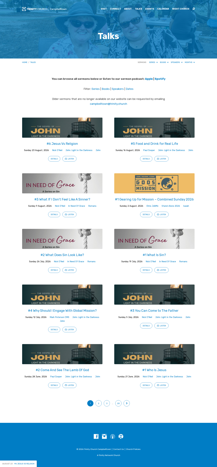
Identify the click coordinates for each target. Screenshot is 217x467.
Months (189, 62)
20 (118, 403)
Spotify (160, 79)
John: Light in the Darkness (79, 150)
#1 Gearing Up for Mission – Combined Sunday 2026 (154, 199)
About (128, 9)
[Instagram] (104, 436)
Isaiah (186, 206)
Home (24, 62)
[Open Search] (193, 9)
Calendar (163, 9)
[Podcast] (112, 436)
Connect (115, 9)
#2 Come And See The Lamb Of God (62, 370)
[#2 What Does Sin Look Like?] (62, 246)
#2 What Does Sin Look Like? (62, 255)
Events (149, 9)
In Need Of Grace (76, 206)
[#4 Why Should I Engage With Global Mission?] (62, 302)
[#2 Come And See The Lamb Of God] (62, 361)
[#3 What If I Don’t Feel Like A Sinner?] (62, 191)
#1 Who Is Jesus (154, 370)
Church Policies (133, 449)
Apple (149, 79)
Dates (129, 89)
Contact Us (118, 449)
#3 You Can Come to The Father (154, 311)
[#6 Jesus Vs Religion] (62, 135)
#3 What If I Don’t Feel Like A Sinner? (62, 199)
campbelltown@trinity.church (108, 103)
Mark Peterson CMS (59, 317)
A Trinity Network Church (108, 455)
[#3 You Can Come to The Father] (154, 302)
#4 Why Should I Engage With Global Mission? (62, 311)
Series (152, 62)
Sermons (142, 62)
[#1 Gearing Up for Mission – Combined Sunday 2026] (154, 191)
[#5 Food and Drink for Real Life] (154, 135)
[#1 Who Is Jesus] (154, 361)
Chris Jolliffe (152, 206)
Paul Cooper (149, 150)
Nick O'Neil (57, 150)
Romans (92, 206)
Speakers (175, 62)
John (98, 150)
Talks (138, 9)
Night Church (180, 9)
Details (54, 159)
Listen (70, 159)
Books (163, 62)
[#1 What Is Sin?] (154, 246)
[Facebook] (96, 436)
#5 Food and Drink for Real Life (154, 144)
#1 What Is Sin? (154, 255)
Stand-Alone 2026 (171, 206)
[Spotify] (121, 436)
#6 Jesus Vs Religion (62, 144)
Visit (104, 9)
